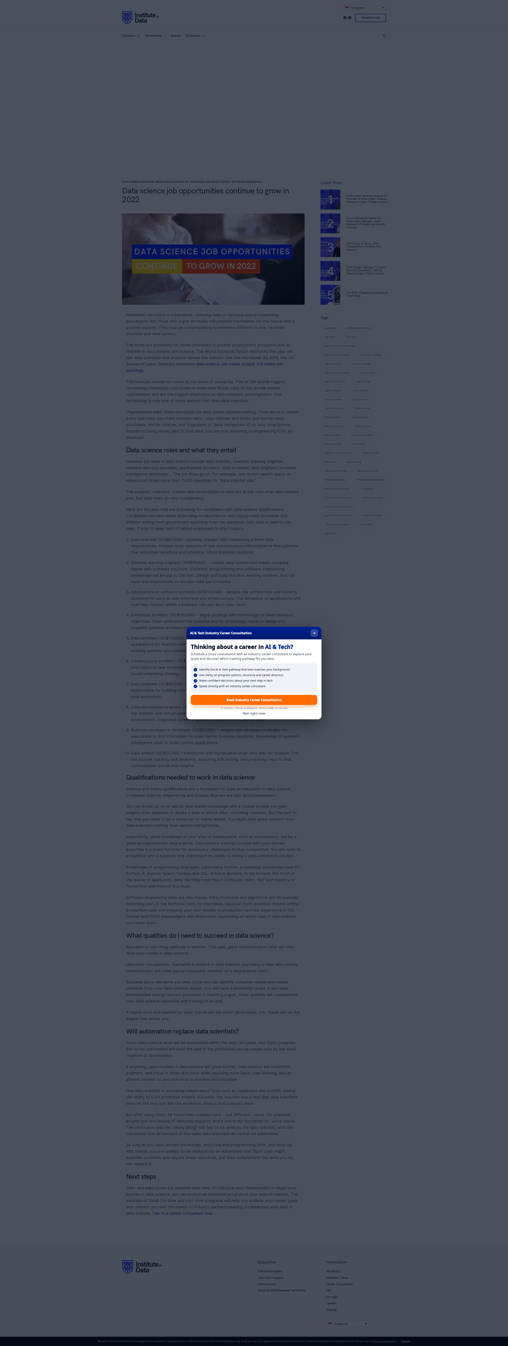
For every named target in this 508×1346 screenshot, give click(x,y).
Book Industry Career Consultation (254, 700)
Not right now (254, 713)
